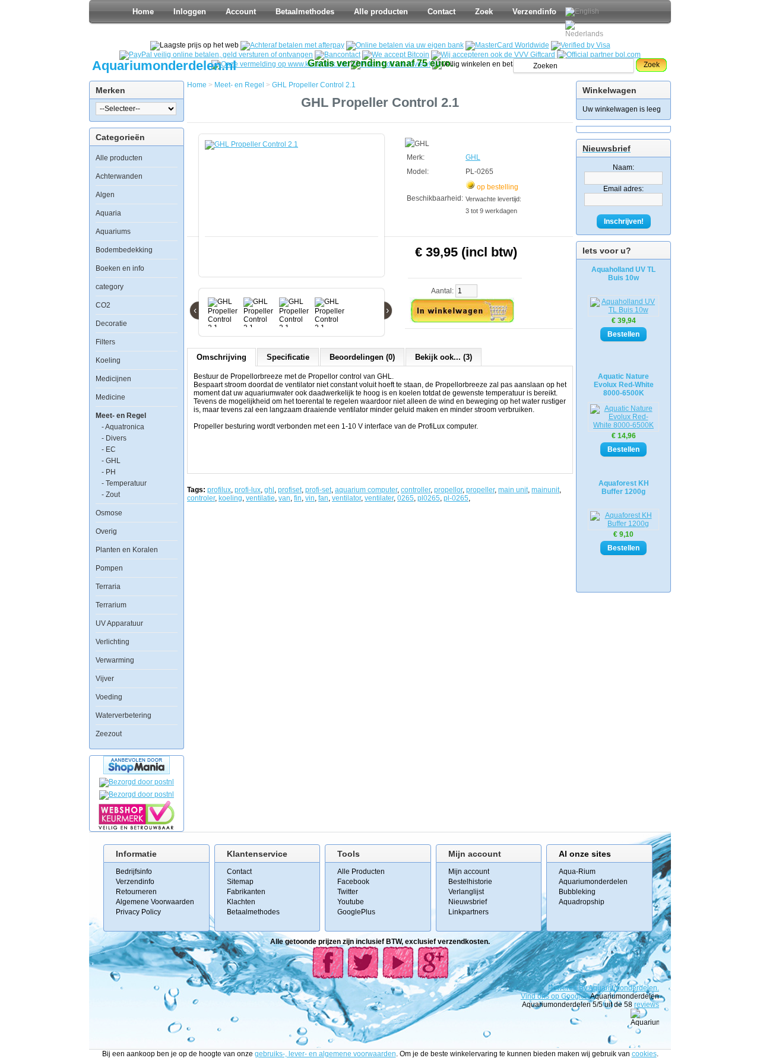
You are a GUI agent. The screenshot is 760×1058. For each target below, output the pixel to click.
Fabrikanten (246, 892)
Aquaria (108, 213)
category (110, 287)
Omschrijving (221, 357)
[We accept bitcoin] (395, 54)
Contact (441, 11)
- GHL (111, 461)
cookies (644, 1054)
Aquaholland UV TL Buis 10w (623, 273)
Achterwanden (119, 176)
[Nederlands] (586, 29)
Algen (105, 195)
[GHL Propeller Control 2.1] (294, 211)
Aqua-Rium (577, 871)
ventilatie (260, 498)
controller (415, 490)
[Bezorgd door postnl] (136, 782)
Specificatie (288, 357)
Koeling (108, 360)
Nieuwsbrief (467, 902)
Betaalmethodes (305, 11)
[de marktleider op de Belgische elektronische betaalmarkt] (337, 54)
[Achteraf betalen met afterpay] (292, 45)
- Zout (111, 494)
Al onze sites (585, 854)
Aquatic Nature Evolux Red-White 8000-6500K (624, 384)
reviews (646, 1004)
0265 (405, 498)
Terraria (108, 586)
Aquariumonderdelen (593, 882)
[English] (582, 12)
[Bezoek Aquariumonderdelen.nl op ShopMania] (136, 772)
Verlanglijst (466, 892)
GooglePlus (356, 912)
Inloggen (189, 11)
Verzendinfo (534, 11)
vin (310, 498)
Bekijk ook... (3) (443, 357)
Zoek (484, 11)
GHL (473, 157)
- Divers (114, 438)
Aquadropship (581, 902)
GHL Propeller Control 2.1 (314, 85)
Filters (105, 342)
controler (201, 498)
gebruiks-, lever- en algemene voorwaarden (325, 1054)
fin (298, 498)
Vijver (105, 678)
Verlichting (112, 642)
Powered (563, 988)
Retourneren (136, 892)
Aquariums (113, 231)
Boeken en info (120, 268)
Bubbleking (577, 892)
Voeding (109, 697)
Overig (106, 531)
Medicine (110, 397)
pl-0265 (456, 498)
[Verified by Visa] (580, 45)
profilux (219, 490)
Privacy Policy (138, 912)
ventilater (379, 498)
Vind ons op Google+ (555, 996)
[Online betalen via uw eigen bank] (405, 45)
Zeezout (109, 734)
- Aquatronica (123, 427)
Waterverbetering (123, 715)
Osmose (109, 513)
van (284, 498)
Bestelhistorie (470, 882)
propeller (480, 490)
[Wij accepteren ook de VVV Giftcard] (493, 54)
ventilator (346, 498)
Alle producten (381, 11)
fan (323, 498)
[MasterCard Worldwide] (507, 45)
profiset (290, 490)
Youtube (350, 902)
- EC (109, 449)
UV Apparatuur (119, 623)
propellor (448, 490)
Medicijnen (113, 379)
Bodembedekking (124, 250)
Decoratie (111, 323)
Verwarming (115, 660)
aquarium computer (366, 490)
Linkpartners (468, 912)
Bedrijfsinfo (134, 871)
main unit (513, 490)
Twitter (347, 892)
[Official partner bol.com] (599, 54)
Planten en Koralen (127, 550)
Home (143, 11)
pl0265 (428, 498)
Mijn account (468, 871)
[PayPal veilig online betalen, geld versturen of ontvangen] (216, 54)
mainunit (545, 490)
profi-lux (248, 490)
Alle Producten (361, 871)
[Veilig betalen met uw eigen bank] (136, 794)
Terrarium (111, 605)
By (583, 988)
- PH (109, 472)
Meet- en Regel (121, 415)
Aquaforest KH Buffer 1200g (623, 487)
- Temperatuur (124, 483)
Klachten (241, 902)
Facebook (353, 882)
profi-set (318, 490)
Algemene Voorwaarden (155, 902)
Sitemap (240, 882)
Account (241, 11)
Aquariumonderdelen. (623, 988)
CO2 (103, 305)
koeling (230, 498)
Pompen (109, 568)
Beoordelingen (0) (362, 357)
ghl (269, 490)
